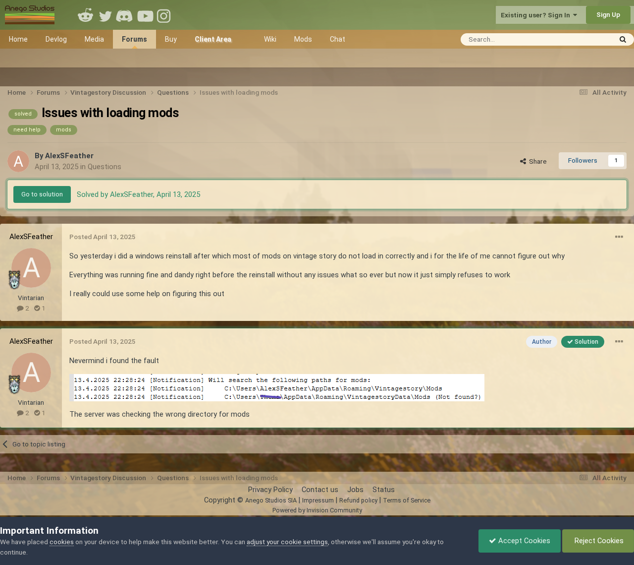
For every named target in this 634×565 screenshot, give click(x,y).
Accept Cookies (523, 540)
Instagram (165, 15)
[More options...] (619, 237)
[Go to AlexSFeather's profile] (18, 161)
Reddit (86, 15)
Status (383, 489)
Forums (134, 39)
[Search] (623, 39)
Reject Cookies (598, 540)
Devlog (56, 39)
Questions (104, 166)
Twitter (105, 15)
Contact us (320, 489)
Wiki (270, 39)
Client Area (213, 39)
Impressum (318, 500)
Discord (125, 15)
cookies (62, 542)
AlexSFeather (69, 155)
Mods (303, 39)
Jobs (355, 489)
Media (94, 39)
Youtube (145, 15)
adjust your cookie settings (287, 542)
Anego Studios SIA (271, 500)
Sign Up (608, 14)
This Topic (583, 39)
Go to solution (42, 194)
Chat (337, 39)
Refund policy (358, 500)
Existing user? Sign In (537, 15)
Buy (171, 39)
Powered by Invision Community (317, 510)
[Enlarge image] (276, 386)
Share (536, 161)
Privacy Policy (270, 489)
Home (18, 39)
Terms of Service (406, 500)
